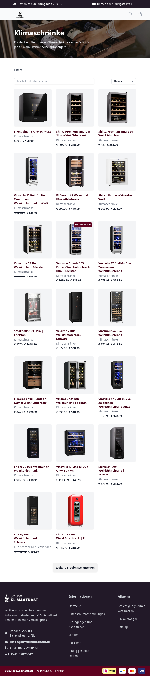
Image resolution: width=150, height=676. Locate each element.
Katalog (123, 627)
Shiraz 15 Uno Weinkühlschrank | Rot (72, 536)
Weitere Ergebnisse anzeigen (75, 567)
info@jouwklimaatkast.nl (30, 642)
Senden (74, 635)
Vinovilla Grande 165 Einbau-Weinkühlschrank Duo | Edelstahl (73, 267)
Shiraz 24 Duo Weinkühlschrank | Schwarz (111, 470)
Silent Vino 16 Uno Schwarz (32, 131)
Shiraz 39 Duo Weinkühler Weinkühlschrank (31, 468)
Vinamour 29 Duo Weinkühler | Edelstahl (29, 265)
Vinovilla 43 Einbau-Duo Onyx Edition (72, 468)
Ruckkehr (75, 643)
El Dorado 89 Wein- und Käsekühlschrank (72, 197)
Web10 (60, 670)
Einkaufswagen (128, 619)
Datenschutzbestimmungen (87, 614)
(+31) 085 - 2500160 (24, 648)
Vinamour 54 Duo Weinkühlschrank (110, 333)
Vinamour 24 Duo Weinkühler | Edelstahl (71, 401)
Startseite (75, 606)
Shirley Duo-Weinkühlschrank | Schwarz (27, 538)
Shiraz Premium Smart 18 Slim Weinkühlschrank (73, 133)
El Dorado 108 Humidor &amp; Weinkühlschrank (30, 401)
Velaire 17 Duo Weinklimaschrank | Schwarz (70, 335)
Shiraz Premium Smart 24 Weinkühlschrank (115, 133)
